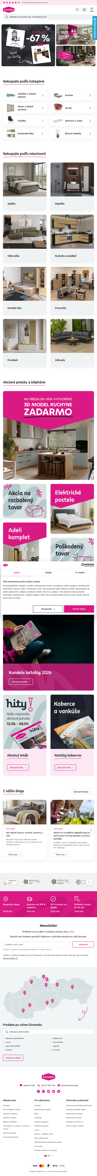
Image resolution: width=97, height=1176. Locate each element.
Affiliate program (41, 1126)
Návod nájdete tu (10, 958)
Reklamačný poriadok (74, 1113)
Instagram (43, 1091)
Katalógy (38, 1118)
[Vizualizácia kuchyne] (48, 435)
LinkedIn (58, 1091)
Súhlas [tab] (17, 572)
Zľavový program (9, 1133)
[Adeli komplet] (24, 548)
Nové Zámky (58, 1042)
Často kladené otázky (11, 1109)
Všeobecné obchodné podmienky (79, 1105)
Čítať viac (13, 854)
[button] (15, 39)
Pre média (38, 1146)
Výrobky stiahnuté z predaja (45, 1150)
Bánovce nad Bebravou (15, 1038)
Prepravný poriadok (73, 1118)
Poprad (56, 1046)
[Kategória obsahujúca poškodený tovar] (72, 555)
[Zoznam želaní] (77, 9)
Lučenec (9, 1050)
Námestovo (57, 1038)
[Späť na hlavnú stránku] (8, 10)
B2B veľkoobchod (41, 1138)
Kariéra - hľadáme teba (43, 1134)
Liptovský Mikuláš (13, 1046)
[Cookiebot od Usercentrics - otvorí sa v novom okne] (83, 565)
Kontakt (37, 1105)
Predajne (6, 1105)
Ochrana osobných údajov (76, 1109)
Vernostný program (10, 1137)
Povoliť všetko (79, 609)
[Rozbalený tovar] (24, 501)
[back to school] (28, 45)
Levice (8, 1042)
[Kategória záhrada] (75, 56)
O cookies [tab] (80, 572)
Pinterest (53, 1091)
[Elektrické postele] (72, 509)
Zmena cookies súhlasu (75, 1126)
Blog (36, 1113)
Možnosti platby (9, 1118)
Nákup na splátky (10, 1122)
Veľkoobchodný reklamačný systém (48, 1142)
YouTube (48, 1091)
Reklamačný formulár (42, 1109)
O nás (36, 1130)
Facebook (38, 1091)
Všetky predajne (13, 1058)
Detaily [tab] (48, 572)
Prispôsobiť (46, 609)
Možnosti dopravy (10, 1113)
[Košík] (84, 9)
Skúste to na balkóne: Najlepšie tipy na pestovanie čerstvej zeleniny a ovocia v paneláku (72, 835)
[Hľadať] (6, 16)
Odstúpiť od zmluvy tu (75, 1122)
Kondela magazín (41, 1122)
